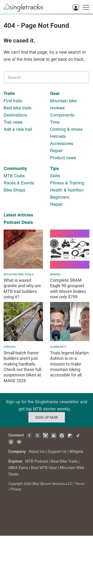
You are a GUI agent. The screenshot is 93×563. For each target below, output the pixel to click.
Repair (56, 150)
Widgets (76, 451)
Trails (9, 93)
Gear (55, 93)
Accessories (61, 143)
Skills (55, 175)
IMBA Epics (18, 467)
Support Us (57, 451)
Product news (63, 157)
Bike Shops (14, 190)
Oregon (10, 346)
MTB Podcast (36, 461)
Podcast (12, 222)
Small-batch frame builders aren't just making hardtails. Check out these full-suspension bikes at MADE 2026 (23, 366)
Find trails (13, 100)
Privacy (15, 489)
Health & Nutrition (67, 190)
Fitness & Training (67, 182)
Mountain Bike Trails (19, 274)
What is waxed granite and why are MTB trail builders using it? (22, 288)
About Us (37, 451)
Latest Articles (18, 215)
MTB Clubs (14, 175)
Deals (27, 222)
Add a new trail (18, 129)
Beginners (59, 197)
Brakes (55, 274)
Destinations (15, 115)
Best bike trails (17, 107)
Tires (55, 122)
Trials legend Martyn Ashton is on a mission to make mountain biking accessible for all (69, 364)
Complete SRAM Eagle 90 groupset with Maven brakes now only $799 (68, 288)
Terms (79, 483)
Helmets (58, 136)
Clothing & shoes (66, 129)
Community (15, 168)
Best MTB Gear (44, 467)
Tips (54, 168)
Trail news (13, 122)
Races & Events (19, 182)
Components (62, 115)
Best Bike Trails (64, 461)
